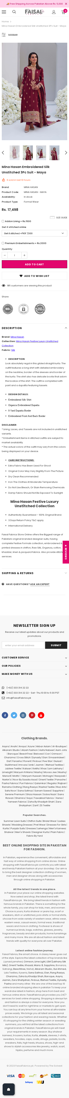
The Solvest (55, 1065)
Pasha (8, 983)
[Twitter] (14, 715)
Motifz (16, 776)
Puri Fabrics (26, 783)
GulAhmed (11, 764)
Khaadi (29, 965)
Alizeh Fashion (29, 750)
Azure (31, 746)
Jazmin (39, 764)
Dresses (31, 828)
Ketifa (36, 768)
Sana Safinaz (25, 790)
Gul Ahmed (59, 969)
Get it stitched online (14, 227)
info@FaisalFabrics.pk (18, 698)
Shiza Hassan (34, 794)
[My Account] (54, 12)
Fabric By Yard (35, 835)
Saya (29, 798)
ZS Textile (45, 805)
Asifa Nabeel (46, 750)
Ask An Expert (40, 584)
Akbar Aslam (43, 746)
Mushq (62, 772)
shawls (43, 1035)
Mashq (38, 772)
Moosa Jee (50, 772)
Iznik (31, 764)
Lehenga (43, 828)
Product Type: (10, 201)
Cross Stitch (23, 757)
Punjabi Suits (18, 828)
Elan (45, 757)
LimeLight (7, 772)
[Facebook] (5, 715)
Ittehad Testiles (54, 764)
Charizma (9, 757)
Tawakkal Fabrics (44, 798)
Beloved (39, 753)
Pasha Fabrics (10, 783)
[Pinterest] (32, 715)
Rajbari (62, 783)
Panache (60, 779)
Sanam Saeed (42, 790)
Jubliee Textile (13, 768)
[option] (34, 91)
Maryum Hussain (31, 776)
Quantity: (7, 249)
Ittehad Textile (48, 980)
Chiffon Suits (34, 821)
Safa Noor (10, 790)
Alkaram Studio (11, 750)
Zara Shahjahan (21, 980)
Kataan (27, 768)
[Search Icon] (14, 12)
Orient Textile (46, 779)
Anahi (14, 746)
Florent (27, 761)
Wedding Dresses (22, 824)
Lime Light (39, 961)
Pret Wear (39, 824)
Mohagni (48, 776)
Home (5, 21)
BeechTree (26, 753)
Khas (44, 768)
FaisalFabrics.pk (24, 1065)
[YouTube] (41, 715)
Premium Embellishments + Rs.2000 (25, 243)
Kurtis (6, 828)
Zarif (35, 805)
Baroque (13, 753)
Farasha (17, 761)
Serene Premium (15, 794)
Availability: (8, 197)
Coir (47, 753)
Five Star (47, 761)
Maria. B (38, 965)
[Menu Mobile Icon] (4, 12)
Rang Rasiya (30, 787)
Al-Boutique (59, 746)
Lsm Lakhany (55, 768)
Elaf (9, 761)
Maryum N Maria (23, 772)
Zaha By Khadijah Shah (41, 801)
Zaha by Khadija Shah (30, 976)
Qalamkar (40, 783)
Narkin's (6, 779)
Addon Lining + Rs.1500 (18, 221)
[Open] (9, 1089)
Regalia (52, 783)
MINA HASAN (31, 187)
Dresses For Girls (56, 824)
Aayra (5, 746)
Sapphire (58, 790)
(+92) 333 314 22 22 (17, 687)
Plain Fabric (57, 832)
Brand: (5, 187)
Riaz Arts (61, 787)
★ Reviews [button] (66, 552)
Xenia (59, 798)
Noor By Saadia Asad (25, 779)
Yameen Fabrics (17, 801)
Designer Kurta (40, 832)
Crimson (56, 753)
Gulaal (57, 761)
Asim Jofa (61, 750)
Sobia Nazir (49, 794)
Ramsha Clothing (12, 787)
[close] (66, 4)
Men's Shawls (23, 832)
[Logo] (34, 11)
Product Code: (10, 192)
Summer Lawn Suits (15, 821)
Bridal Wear (49, 821)
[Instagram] (23, 715)
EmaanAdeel (56, 757)
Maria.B (6, 776)
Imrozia (23, 764)
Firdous (37, 761)
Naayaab (60, 776)
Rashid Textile (47, 787)
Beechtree (19, 969)
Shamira (20, 798)
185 (9, 285)
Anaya (22, 746)
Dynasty (36, 757)
